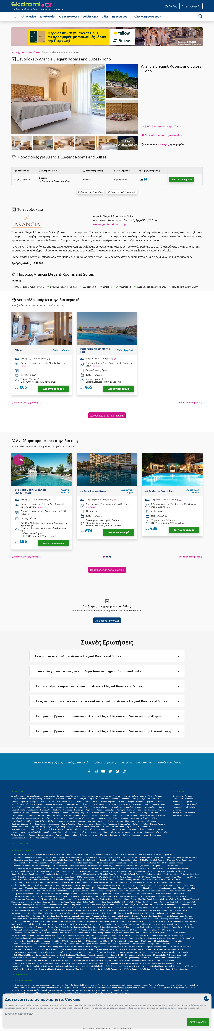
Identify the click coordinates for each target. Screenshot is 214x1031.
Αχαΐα (79, 801)
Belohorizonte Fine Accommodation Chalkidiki (133, 960)
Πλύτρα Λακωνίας (18, 829)
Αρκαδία (14, 801)
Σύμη (120, 832)
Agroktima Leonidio (79, 890)
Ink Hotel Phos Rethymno (60, 960)
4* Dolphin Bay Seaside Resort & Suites (116, 865)
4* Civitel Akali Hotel (179, 932)
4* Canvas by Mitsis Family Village (114, 929)
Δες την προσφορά (181, 179)
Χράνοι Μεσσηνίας (43, 837)
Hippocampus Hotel (67, 929)
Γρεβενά (149, 801)
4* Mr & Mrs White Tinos (121, 871)
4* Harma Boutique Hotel (142, 927)
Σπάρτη (84, 832)
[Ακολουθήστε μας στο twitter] (110, 771)
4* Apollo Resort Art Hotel (131, 896)
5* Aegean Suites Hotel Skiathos (175, 952)
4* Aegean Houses (90, 943)
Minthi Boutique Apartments (23, 899)
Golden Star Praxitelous (21, 879)
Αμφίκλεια (92, 798)
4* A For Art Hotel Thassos (81, 896)
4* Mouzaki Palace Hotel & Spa (66, 868)
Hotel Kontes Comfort (121, 935)
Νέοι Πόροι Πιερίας (38, 824)
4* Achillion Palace (135, 921)
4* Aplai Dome (168, 929)
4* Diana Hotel (146, 888)
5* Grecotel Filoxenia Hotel (78, 854)
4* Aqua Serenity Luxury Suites (138, 957)
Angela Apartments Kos (156, 946)
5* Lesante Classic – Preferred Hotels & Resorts (97, 952)
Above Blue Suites (83, 885)
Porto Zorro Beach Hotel (66, 871)
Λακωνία (85, 815)
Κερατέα (152, 809)
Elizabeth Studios (18, 876)
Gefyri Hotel (188, 918)
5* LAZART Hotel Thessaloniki (99, 918)
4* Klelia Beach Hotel (20, 865)
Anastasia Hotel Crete (177, 957)
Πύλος (60, 829)
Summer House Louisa (74, 918)
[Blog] (124, 771)
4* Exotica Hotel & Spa (127, 860)
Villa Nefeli (146, 924)
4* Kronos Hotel (60, 865)
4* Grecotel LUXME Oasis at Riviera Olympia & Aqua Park (93, 874)
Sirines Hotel (175, 882)
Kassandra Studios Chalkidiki (51, 969)
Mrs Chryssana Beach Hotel (153, 879)
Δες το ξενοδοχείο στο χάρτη (110, 224)
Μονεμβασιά (16, 821)
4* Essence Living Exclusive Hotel (133, 910)
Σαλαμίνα (101, 829)
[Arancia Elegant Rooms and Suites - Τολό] (58, 98)
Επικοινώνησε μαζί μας (48, 762)
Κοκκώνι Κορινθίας (40, 812)
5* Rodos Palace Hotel (151, 876)
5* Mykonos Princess (34, 927)
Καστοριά (121, 809)
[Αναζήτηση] (200, 16)
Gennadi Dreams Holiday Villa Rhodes (181, 966)
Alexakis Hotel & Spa (54, 918)
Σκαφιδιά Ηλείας (35, 832)
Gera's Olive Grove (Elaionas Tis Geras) (182, 899)
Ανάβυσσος (104, 798)
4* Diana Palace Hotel (186, 885)
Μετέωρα (135, 818)
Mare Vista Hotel (102, 871)
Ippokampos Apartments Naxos (132, 943)
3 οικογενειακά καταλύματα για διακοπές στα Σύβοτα (106, 993)
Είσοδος (172, 6)
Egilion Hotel (16, 888)
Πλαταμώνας (147, 826)
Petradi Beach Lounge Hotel (46, 943)
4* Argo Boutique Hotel (86, 924)
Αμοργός (82, 798)
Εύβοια (102, 804)
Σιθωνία (160, 829)
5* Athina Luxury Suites (155, 921)
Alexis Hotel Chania (132, 932)
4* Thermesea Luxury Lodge (127, 924)
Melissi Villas (177, 941)
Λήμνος (134, 815)
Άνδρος (115, 798)
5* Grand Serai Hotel (116, 857)
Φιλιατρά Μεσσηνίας (88, 835)
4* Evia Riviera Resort (20, 862)
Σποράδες (103, 832)
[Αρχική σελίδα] (15, 16)
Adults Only (90, 16)
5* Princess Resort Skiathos (38, 902)
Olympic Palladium (161, 941)
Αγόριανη (117, 796)
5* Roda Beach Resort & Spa (164, 969)
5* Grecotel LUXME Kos (126, 854)
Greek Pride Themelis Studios (39, 913)
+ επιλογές (25, 366)
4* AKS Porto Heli (40, 862)
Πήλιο (128, 826)
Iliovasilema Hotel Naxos (21, 949)
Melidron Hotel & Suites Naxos (170, 913)
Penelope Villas (119, 938)
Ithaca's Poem (130, 899)
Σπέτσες (92, 832)
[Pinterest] (117, 771)
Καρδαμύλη (45, 809)
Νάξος (110, 821)
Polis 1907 (154, 952)
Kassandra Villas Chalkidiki (76, 969)
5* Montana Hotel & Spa (95, 857)
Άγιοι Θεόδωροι (18, 796)
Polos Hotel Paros (175, 921)
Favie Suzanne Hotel (42, 879)
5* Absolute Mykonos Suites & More (26, 896)
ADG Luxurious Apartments (60, 888)
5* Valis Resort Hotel (55, 857)
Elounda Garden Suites (53, 932)
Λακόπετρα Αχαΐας (71, 815)
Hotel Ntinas (178, 893)
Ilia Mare (36, 916)
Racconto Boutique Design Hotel (66, 902)
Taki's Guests (111, 966)
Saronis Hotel (127, 893)
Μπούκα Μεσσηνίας (67, 821)
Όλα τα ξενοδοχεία (19, 974)
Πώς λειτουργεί (78, 762)
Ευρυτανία (112, 804)
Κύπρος (41, 815)
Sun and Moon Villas (107, 910)
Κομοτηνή (54, 812)
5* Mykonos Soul (187, 938)
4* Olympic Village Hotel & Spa (165, 865)
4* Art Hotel (146, 941)
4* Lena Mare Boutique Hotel (155, 932)
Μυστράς (91, 821)
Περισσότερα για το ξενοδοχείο (162, 135)
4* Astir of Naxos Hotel (21, 943)
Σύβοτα (113, 832)
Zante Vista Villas (115, 957)
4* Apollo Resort (136, 946)
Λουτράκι (45, 818)
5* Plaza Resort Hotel (64, 924)
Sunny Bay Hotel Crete (79, 904)
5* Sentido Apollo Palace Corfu (58, 927)
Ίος (52, 807)
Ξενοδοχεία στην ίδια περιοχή (107, 415)
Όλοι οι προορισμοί (19, 843)
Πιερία (136, 826)
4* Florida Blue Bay (151, 862)
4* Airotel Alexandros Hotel (166, 904)
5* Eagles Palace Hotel (69, 943)
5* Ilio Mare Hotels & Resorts (152, 860)
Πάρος (69, 826)
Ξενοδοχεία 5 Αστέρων (183, 796)
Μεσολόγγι (112, 818)
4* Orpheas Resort (49, 952)
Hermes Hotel (191, 921)
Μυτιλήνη (102, 821)
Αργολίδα (146, 798)
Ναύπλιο (140, 821)
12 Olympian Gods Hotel (145, 871)
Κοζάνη (26, 812)
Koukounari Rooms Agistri (22, 904)
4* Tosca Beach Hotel (106, 860)
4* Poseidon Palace (74, 857)
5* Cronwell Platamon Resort (140, 857)
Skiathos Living (17, 902)
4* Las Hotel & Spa (86, 907)
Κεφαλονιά (16, 812)
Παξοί (145, 824)
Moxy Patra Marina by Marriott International (95, 879)
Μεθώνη (102, 818)
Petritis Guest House (178, 910)
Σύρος (127, 832)
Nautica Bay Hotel (163, 857)
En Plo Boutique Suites (64, 938)
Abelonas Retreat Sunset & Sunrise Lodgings (93, 960)
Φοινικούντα (115, 835)
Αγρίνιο (127, 796)
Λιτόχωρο (160, 815)
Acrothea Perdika (82, 899)
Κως (49, 815)
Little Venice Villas (19, 957)
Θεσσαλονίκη (17, 807)
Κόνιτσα (64, 812)
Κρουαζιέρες (134, 812)
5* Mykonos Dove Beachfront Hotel (26, 941)
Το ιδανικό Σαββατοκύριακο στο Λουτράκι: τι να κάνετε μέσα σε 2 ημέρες (101, 984)
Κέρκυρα (162, 809)
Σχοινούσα (137, 832)
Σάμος (122, 829)
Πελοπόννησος (118, 826)
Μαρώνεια (91, 818)
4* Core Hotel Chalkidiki (109, 902)
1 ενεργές (163, 144)
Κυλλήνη (154, 812)
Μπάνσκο (52, 821)
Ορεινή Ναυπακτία (85, 824)
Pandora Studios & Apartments (24, 963)
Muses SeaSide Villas (172, 876)
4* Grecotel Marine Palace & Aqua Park (155, 854)
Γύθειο (159, 801)
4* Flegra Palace (106, 924)
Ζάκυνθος (137, 804)
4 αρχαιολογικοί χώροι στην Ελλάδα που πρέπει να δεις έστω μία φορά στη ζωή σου (46, 993)
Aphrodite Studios (188, 904)
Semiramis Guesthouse (156, 890)
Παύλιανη (95, 826)
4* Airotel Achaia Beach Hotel (179, 860)
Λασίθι (94, 815)
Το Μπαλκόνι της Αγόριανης (56, 896)
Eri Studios (189, 927)
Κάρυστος (90, 809)
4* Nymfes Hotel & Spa (189, 874)
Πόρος (31, 829)
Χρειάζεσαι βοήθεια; (107, 620)
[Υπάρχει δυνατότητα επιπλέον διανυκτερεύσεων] (49, 358)
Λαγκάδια (57, 815)
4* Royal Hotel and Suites (147, 907)
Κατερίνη (131, 809)
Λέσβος (115, 815)
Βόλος (95, 801)
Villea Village (177, 935)
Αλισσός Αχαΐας (35, 798)
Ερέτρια (84, 804)
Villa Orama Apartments (128, 916)
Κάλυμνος (161, 807)
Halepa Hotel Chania (170, 943)
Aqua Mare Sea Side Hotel (171, 902)
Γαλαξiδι (130, 801)
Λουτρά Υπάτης (32, 818)
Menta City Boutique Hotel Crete (134, 952)
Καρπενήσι (78, 809)
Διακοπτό (24, 804)
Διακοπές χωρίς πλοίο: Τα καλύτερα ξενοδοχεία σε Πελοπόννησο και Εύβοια (166, 984)
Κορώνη (84, 812)
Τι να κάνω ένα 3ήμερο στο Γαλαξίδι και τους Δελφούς (172, 987)
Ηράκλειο (155, 804)
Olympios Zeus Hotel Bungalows (56, 916)
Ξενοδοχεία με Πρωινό (182, 801)
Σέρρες (151, 829)
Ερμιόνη (93, 804)
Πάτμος (78, 826)
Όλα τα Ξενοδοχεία (31, 52)
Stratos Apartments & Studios (72, 921)
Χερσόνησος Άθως (19, 837)
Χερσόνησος (155, 835)
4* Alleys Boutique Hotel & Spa (137, 969)
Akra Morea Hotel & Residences (171, 871)
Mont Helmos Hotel (186, 888)
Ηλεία (146, 804)
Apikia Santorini (83, 938)
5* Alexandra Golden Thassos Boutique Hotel (54, 885)
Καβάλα (69, 807)
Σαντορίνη (132, 829)
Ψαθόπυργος (59, 837)
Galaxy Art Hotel (90, 902)
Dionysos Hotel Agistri (160, 935)
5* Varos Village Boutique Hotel (124, 941)
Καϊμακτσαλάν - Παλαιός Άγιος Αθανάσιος (92, 807)
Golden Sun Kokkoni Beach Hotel (25, 874)
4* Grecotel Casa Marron (103, 854)
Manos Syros (181, 896)
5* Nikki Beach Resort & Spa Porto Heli (27, 882)
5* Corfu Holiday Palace (21, 868)
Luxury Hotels (70, 16)
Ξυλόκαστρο (54, 824)
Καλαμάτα (128, 807)
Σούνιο (75, 832)
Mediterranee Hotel (51, 907)
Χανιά (145, 835)
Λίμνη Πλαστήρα (147, 815)
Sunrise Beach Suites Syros (180, 946)
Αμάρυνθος (71, 798)
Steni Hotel (42, 910)
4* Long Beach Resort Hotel (185, 857)
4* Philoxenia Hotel (152, 874)
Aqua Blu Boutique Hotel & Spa (41, 935)
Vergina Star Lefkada (158, 910)
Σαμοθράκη (112, 829)
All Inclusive (28, 16)
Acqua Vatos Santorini (109, 893)
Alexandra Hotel (69, 907)
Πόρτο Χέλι (41, 829)
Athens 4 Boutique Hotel (151, 916)
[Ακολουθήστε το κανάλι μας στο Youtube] (103, 771)
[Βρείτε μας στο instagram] (96, 771)
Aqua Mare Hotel (141, 935)
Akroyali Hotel (53, 882)
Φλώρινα (103, 835)
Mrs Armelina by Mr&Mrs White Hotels (77, 949)
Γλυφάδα (140, 801)
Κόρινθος (74, 812)
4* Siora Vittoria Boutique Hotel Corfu (107, 890)
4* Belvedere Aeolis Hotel (146, 902)
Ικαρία (46, 807)
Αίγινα (143, 796)
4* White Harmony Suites (72, 941)
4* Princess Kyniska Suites (103, 904)
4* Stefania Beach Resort (131, 874)
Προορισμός (120, 16)
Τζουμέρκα (149, 832)
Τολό (165, 832)
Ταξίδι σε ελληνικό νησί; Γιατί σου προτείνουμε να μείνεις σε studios (39, 984)
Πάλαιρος (136, 824)
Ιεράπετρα (29, 807)
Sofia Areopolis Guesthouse (67, 966)
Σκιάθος (47, 832)
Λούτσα (55, 818)
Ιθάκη (38, 807)
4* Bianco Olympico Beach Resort (25, 860)
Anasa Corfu (177, 927)
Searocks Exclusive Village (106, 896)
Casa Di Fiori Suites (108, 943)
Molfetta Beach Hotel (101, 938)
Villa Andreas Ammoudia (86, 910)
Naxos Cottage (144, 949)
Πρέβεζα (52, 829)
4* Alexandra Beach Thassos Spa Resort (55, 899)
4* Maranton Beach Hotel (82, 862)
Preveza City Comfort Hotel (103, 916)
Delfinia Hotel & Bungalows (90, 946)
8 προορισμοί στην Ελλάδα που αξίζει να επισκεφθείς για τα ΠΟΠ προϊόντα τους (44, 987)
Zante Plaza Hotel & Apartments (83, 865)
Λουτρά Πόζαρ (17, 818)
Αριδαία (156, 798)
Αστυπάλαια (62, 801)
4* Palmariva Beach (45, 871)
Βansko (87, 801)
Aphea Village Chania (165, 960)
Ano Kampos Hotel (19, 918)
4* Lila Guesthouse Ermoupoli (24, 969)
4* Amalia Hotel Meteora (35, 888)
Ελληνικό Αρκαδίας (54, 804)
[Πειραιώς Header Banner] (107, 36)
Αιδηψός (158, 796)
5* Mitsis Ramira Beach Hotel (166, 924)
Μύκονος (81, 821)
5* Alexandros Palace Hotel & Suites (80, 932)
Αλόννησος (48, 798)
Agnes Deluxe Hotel (80, 916)
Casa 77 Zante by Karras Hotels (167, 918)
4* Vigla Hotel (153, 943)
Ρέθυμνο (78, 829)
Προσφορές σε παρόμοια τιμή (107, 569)
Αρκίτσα (24, 801)
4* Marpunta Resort (85, 876)
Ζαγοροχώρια (124, 804)
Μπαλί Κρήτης (40, 821)
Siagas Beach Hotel (112, 868)
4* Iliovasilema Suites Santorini (56, 890)
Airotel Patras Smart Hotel (179, 890)
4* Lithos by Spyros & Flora (97, 941)
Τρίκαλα (32, 835)
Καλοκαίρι (48, 16)
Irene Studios (157, 868)
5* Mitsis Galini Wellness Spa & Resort (27, 857)
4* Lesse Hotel (86, 871)
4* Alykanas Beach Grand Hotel (136, 868)
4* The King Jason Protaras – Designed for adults (161, 963)
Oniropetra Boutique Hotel (105, 882)
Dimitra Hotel (159, 957)
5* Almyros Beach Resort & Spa (24, 929)
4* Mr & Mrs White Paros (112, 913)
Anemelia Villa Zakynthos (140, 955)
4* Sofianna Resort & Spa (40, 957)
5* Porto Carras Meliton (92, 868)
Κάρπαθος (67, 809)
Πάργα (49, 826)
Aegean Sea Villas (51, 941)
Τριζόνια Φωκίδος (18, 835)
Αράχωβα (135, 798)
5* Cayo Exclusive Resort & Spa (24, 921)
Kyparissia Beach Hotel (124, 907)
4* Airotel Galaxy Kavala (157, 882)
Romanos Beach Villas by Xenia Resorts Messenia (32, 966)
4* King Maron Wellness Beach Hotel (52, 904)
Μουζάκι (27, 821)
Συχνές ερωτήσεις (169, 762)
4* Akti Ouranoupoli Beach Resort (26, 907)
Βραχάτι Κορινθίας (108, 801)
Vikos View (183, 969)
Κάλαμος (139, 807)
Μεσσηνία (124, 818)
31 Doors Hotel (36, 918)
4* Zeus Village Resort (49, 963)
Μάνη (63, 818)
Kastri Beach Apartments (129, 966)
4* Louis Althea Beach (62, 957)
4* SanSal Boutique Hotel (98, 921)
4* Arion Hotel (134, 862)
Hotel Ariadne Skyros (105, 949)
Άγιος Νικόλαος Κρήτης (91, 796)
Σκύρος (67, 832)
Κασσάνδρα (109, 809)
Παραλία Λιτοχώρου (19, 826)
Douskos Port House (148, 885)
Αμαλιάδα (60, 798)
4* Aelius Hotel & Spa (135, 890)
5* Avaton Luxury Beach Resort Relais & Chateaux (83, 963)
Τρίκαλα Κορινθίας (45, 835)
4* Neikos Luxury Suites (165, 888)
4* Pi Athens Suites (63, 913)
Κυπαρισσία (31, 815)
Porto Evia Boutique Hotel (128, 876)
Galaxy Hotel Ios (18, 913)
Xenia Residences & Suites (115, 946)
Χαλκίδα (126, 835)
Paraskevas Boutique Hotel (85, 927)
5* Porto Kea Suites (48, 921)
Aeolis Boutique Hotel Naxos (132, 882)
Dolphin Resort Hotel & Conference (90, 957)
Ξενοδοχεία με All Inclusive (184, 807)
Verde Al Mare (120, 918)
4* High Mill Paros (190, 876)
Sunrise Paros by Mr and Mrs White (168, 949)
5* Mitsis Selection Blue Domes (39, 924)
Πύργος (69, 829)
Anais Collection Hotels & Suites (178, 916)
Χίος (31, 837)
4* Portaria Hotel (166, 885)
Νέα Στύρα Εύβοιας (19, 824)
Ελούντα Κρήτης (71, 804)
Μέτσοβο (145, 818)
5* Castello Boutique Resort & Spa (114, 927)
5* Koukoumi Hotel (189, 924)
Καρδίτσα (57, 809)
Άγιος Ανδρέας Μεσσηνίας (68, 796)
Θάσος (164, 804)
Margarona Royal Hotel (38, 876)
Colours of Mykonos (137, 938)
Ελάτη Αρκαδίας (37, 804)
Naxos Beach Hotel (49, 929)
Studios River (146, 904)
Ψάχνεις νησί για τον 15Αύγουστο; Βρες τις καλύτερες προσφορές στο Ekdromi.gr (99, 990)
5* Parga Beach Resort (183, 907)
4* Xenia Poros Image (41, 865)
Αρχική (15, 52)
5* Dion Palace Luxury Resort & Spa (111, 862)
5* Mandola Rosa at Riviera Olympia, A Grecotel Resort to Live (37, 854)
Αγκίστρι (107, 796)
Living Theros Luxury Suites (110, 932)
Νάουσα (119, 821)
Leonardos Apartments (128, 888)
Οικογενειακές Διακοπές (183, 815)
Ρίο (86, 829)
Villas (105, 16)
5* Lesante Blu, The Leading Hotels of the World (55, 946)
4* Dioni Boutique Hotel (21, 885)
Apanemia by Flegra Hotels (128, 879)
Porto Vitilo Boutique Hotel (62, 876)
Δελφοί (14, 804)
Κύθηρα (145, 812)
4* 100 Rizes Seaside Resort (104, 888)
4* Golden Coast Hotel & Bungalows (58, 860)
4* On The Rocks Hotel (126, 949)
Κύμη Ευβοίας (17, 815)
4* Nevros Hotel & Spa (20, 916)
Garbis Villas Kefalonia (20, 890)
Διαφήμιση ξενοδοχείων (136, 762)
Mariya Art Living (18, 935)
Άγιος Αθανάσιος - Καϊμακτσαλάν (41, 796)
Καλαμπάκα (150, 807)
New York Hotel (118, 921)
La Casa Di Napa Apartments (23, 910)
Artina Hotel (127, 902)
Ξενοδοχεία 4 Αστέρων (183, 798)
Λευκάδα (125, 815)
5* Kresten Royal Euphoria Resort (144, 929)
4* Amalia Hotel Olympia (64, 879)
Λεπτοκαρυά (104, 815)
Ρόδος (92, 829)
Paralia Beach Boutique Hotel (48, 893)
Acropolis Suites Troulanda (140, 918)
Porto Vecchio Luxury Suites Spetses (122, 963)
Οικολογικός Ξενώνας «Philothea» (159, 896)
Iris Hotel (36, 890)
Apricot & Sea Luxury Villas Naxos (71, 955)
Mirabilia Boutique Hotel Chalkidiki (106, 899)
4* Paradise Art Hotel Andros (54, 874)
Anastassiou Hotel (104, 907)
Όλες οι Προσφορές (146, 16)
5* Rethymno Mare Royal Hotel (24, 952)
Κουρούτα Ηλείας (98, 812)
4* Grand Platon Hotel (59, 862)
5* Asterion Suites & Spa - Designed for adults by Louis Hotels (83, 935)
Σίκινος (14, 832)
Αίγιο (150, 796)
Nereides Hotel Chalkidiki (92, 966)
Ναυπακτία (129, 821)
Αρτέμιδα (34, 801)
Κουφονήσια (113, 812)
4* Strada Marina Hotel (21, 938)
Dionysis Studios (70, 893)
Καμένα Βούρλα (18, 809)
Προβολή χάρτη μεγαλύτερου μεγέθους (160, 126)
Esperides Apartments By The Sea (139, 913)
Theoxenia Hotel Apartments (178, 868)
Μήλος (154, 818)
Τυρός (67, 835)
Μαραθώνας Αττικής (76, 818)
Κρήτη (123, 812)
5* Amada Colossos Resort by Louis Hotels (29, 960)
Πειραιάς (105, 826)
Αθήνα (135, 796)
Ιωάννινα (60, 807)
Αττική (72, 801)
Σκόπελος (57, 832)
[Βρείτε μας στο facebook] (89, 771)
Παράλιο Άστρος (37, 826)
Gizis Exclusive (17, 924)
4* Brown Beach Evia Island (23, 871)
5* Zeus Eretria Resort (85, 860)
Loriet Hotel (189, 902)
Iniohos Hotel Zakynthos (21, 946)
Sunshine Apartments (89, 893)
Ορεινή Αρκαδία (68, 824)
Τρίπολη (59, 835)
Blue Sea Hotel (174, 879)
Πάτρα (86, 826)
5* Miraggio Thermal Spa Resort (107, 885)
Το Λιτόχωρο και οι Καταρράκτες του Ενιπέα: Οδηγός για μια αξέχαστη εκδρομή (114, 987)
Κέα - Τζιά (142, 809)
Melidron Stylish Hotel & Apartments (105, 969)
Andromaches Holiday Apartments (162, 938)
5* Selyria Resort (142, 865)
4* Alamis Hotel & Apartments (86, 913)
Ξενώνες (176, 809)
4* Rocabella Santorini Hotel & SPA (26, 932)
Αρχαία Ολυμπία (47, 801)
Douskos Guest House (42, 938)
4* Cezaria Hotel (130, 885)
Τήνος (158, 832)
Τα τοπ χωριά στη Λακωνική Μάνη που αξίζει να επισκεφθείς (36, 990)
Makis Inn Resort (162, 927)
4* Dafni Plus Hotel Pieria (22, 955)
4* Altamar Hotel (170, 874)
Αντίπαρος (124, 798)
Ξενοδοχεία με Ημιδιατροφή (185, 804)
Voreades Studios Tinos (153, 966)
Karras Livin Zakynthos (45, 955)
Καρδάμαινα (32, 809)
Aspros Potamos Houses (98, 955)
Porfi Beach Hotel (66, 952)
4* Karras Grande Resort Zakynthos (77, 882)
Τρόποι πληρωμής (104, 762)
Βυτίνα (121, 801)
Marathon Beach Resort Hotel (151, 899)
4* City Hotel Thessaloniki (22, 893)
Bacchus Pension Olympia (127, 904)
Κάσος (99, 809)
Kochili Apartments (162, 893)
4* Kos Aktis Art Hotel (87, 929)
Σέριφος (142, 829)
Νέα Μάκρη (151, 821)
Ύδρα (75, 835)
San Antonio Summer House (62, 910)
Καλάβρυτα (117, 807)
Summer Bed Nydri (119, 955)
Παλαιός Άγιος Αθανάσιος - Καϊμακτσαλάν (112, 824)
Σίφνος (23, 832)
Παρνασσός (60, 826)
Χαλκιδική (136, 835)
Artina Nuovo (17, 927)
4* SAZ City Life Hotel (105, 876)
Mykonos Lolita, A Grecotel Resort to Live (171, 955)
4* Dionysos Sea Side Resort (46, 949)
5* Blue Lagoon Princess (172, 862)
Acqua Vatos (166, 907)
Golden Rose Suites (144, 893)
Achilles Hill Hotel (81, 888)
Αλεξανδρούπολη (18, 798)
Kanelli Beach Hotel (42, 868)
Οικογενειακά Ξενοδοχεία (184, 812)
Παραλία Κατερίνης (158, 824)
